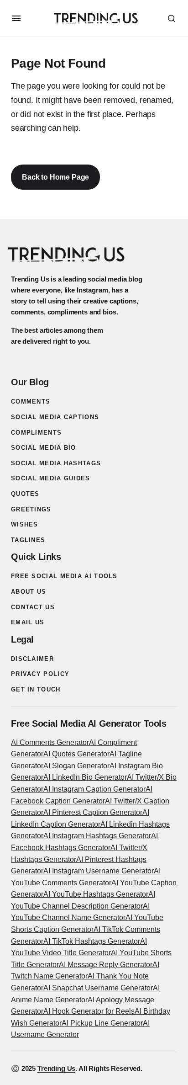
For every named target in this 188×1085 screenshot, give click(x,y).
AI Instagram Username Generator (98, 871)
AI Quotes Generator (76, 754)
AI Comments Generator (50, 742)
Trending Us (56, 1068)
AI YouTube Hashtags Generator (95, 894)
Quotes (25, 493)
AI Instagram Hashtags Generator (97, 836)
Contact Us (33, 607)
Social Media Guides (50, 478)
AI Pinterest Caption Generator (92, 812)
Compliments (36, 432)
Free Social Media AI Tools (64, 576)
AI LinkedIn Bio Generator (85, 777)
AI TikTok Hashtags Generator (91, 941)
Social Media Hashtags (56, 463)
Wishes (24, 524)
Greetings (31, 509)
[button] (16, 18)
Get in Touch (36, 689)
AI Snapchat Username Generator (98, 988)
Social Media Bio (43, 447)
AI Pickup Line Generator (102, 1023)
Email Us (27, 622)
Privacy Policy (40, 673)
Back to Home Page (55, 177)
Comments (30, 401)
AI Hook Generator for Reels (89, 1011)
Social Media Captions (55, 417)
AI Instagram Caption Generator (94, 789)
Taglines (28, 540)
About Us (28, 591)
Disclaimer (32, 658)
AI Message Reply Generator (105, 964)
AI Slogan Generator (76, 766)
